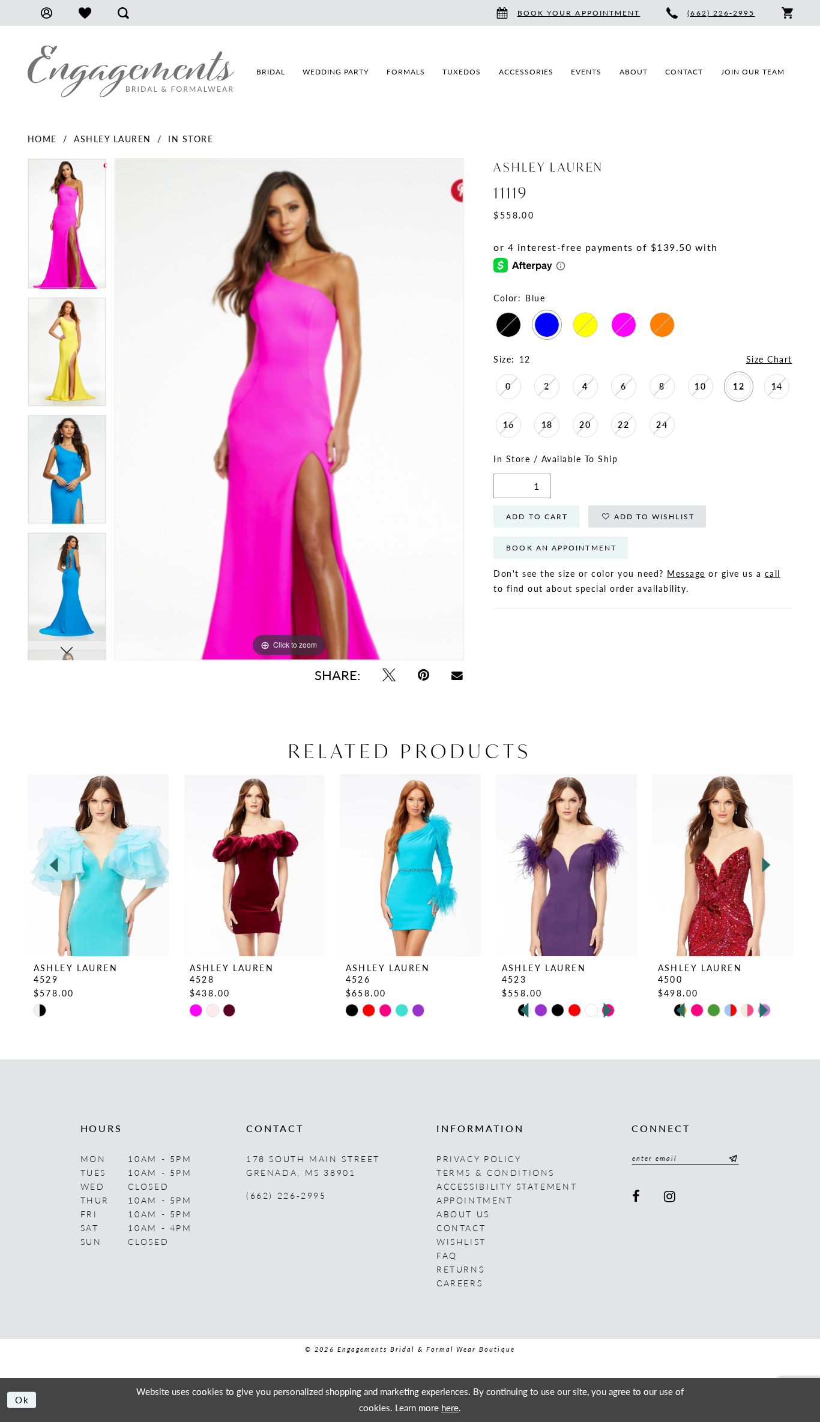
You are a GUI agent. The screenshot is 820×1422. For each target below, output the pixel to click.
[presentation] (98, 865)
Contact (461, 1228)
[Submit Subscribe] (731, 1158)
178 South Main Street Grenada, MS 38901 (313, 1165)
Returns (460, 1269)
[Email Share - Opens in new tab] (457, 674)
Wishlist (461, 1241)
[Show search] (123, 13)
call (772, 573)
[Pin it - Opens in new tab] (423, 674)
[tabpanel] (67, 227)
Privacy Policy (479, 1158)
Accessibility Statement (506, 1186)
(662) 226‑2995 (286, 1195)
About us (463, 1214)
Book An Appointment (561, 548)
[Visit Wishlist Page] (84, 13)
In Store (190, 139)
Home (42, 139)
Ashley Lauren (112, 139)
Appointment (474, 1200)
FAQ (446, 1255)
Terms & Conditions (495, 1172)
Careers (459, 1283)
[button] (46, 13)
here (450, 1407)
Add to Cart (537, 516)
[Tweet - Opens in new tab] (388, 675)
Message (686, 573)
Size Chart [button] (769, 359)
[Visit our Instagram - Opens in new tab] (670, 1196)
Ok (22, 1399)
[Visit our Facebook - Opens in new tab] (637, 1196)
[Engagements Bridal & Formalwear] (131, 71)
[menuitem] (46, 13)
